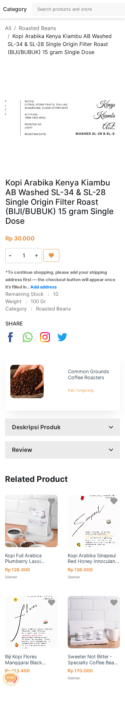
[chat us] (11, 677)
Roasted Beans (37, 28)
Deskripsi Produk (36, 427)
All (8, 28)
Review (22, 449)
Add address (43, 286)
